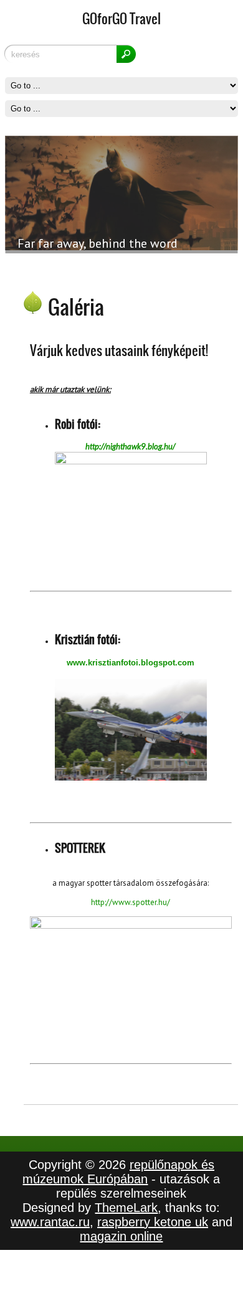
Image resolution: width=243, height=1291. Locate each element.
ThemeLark (126, 1207)
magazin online (121, 1236)
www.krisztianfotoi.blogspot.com (130, 662)
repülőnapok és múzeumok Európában (118, 1172)
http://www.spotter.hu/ (130, 902)
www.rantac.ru (50, 1222)
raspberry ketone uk (152, 1222)
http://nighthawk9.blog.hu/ (130, 446)
